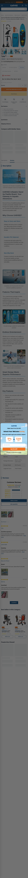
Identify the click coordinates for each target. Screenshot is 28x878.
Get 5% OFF (14, 449)
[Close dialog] (26, 424)
